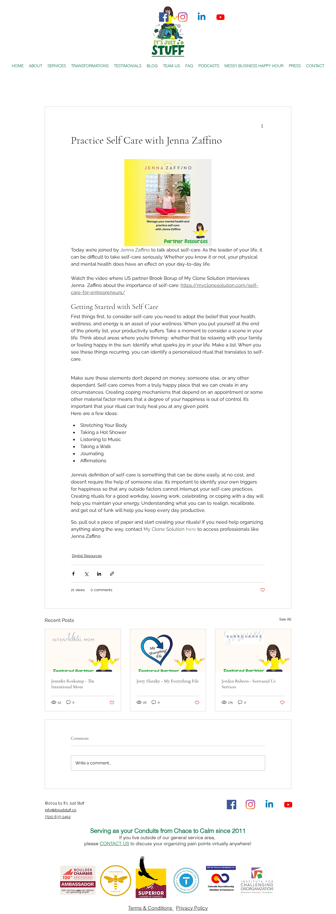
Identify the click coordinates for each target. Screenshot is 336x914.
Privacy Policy (192, 908)
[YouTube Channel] (220, 17)
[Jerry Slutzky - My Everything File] (168, 650)
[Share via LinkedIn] (99, 573)
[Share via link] (111, 573)
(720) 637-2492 (58, 817)
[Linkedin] (201, 17)
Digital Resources (87, 556)
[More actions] (262, 126)
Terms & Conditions (151, 908)
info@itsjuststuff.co (60, 810)
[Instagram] (182, 17)
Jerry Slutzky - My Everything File (167, 681)
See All (285, 619)
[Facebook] (164, 17)
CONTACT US (114, 844)
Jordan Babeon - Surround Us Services (249, 684)
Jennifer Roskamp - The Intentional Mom (72, 684)
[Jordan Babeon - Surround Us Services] (253, 650)
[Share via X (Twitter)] (86, 573)
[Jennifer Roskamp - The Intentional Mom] (83, 650)
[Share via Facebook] (73, 573)
